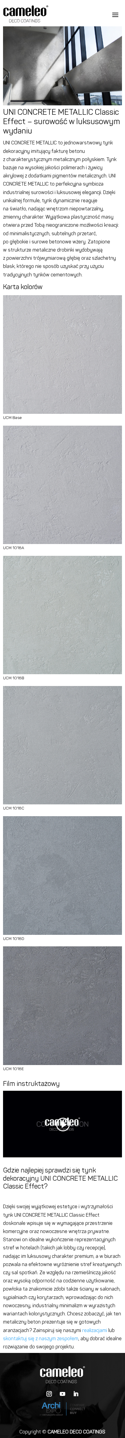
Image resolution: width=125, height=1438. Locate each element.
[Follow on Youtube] (62, 1393)
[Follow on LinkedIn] (75, 1393)
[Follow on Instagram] (49, 1393)
